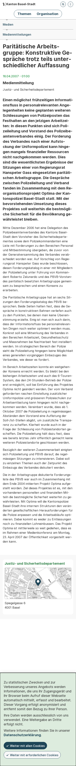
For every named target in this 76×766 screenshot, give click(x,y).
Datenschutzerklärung (22, 735)
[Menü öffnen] (70, 4)
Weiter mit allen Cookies (27, 746)
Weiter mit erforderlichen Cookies (34, 755)
